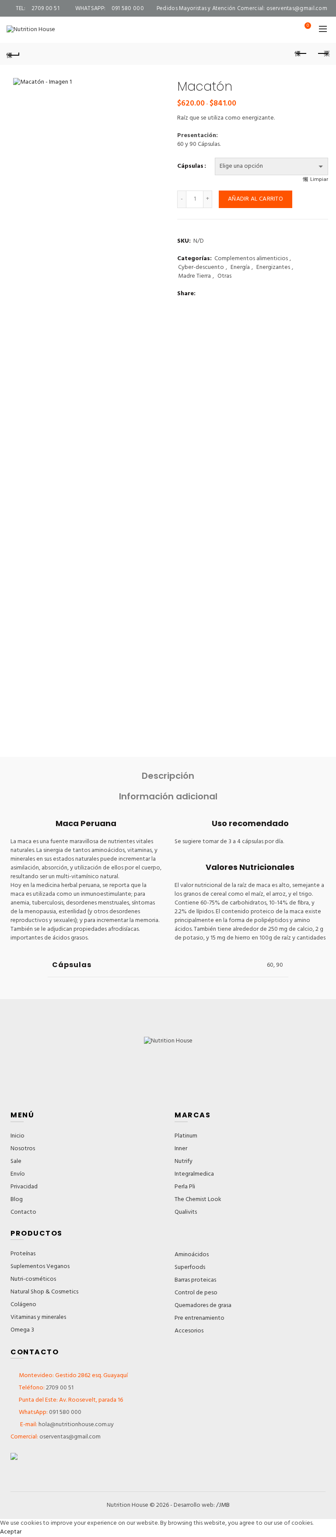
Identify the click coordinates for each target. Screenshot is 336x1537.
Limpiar (319, 179)
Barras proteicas (195, 1280)
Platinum (186, 1136)
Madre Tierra (194, 276)
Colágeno (23, 1305)
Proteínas (22, 1254)
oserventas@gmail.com (296, 8)
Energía (240, 267)
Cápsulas (190, 166)
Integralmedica (194, 1174)
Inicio (17, 1136)
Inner (181, 1149)
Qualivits (186, 1212)
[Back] (13, 54)
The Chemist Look (198, 1199)
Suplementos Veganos (40, 1266)
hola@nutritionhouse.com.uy (75, 1425)
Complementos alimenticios (251, 258)
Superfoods (190, 1267)
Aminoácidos (192, 1255)
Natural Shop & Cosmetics (44, 1292)
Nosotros (22, 1149)
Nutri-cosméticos (33, 1279)
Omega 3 (22, 1330)
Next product (323, 54)
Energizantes (273, 267)
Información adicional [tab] (168, 796)
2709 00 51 (60, 1388)
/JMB (223, 1505)
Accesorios (189, 1331)
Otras (224, 276)
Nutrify (183, 1161)
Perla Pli (185, 1187)
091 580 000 (65, 1412)
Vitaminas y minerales (38, 1317)
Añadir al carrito (255, 199)
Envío (17, 1174)
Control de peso (196, 1293)
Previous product (301, 54)
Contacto (23, 1212)
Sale (15, 1161)
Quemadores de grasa (203, 1305)
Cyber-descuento (201, 267)
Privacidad (24, 1187)
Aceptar (10, 1532)
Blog (16, 1199)
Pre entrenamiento (199, 1318)
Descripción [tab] (168, 776)
